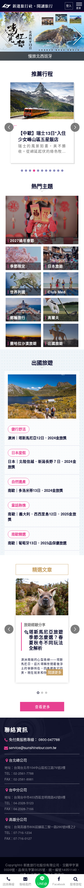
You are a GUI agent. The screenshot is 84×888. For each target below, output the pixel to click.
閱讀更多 (54, 672)
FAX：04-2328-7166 (19, 809)
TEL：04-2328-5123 (19, 803)
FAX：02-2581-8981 (19, 779)
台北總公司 (18, 760)
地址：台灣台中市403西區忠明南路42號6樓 (34, 797)
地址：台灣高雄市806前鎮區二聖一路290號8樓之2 (39, 826)
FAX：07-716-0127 (18, 838)
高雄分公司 (18, 819)
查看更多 (42, 706)
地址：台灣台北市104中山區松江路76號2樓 (34, 767)
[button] (6, 36)
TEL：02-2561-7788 (19, 773)
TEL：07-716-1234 (18, 832)
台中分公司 (18, 789)
